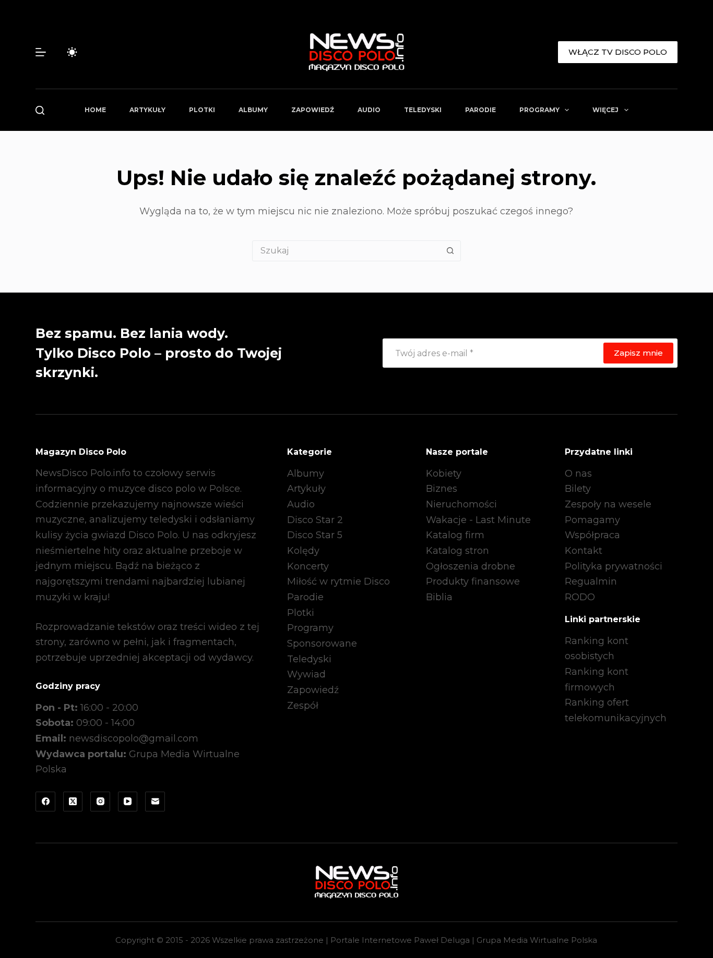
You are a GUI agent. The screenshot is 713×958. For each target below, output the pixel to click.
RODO (580, 597)
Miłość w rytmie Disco (338, 581)
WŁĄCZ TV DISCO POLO (617, 52)
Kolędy (303, 550)
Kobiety (443, 473)
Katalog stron (457, 550)
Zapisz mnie (638, 353)
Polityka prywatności (613, 566)
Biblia (439, 597)
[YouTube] (128, 801)
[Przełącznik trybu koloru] (72, 52)
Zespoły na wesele (608, 504)
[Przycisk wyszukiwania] (450, 251)
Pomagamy (592, 520)
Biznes (441, 488)
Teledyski (423, 110)
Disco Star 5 (314, 535)
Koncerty (308, 566)
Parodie (480, 110)
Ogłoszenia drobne (470, 566)
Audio (369, 110)
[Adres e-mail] (155, 801)
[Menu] (40, 52)
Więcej (605, 110)
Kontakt (583, 550)
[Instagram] (100, 801)
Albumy (253, 110)
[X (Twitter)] (73, 801)
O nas (578, 473)
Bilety (578, 488)
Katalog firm (455, 535)
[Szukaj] (39, 110)
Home (95, 110)
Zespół (302, 705)
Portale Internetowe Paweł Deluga (400, 940)
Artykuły (147, 110)
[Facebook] (45, 801)
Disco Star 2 (315, 520)
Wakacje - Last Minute (478, 520)
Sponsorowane (322, 643)
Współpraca (592, 535)
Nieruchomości (461, 504)
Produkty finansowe (473, 581)
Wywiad (306, 674)
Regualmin (591, 581)
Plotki (202, 110)
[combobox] (347, 250)
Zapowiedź (312, 110)
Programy (539, 110)
